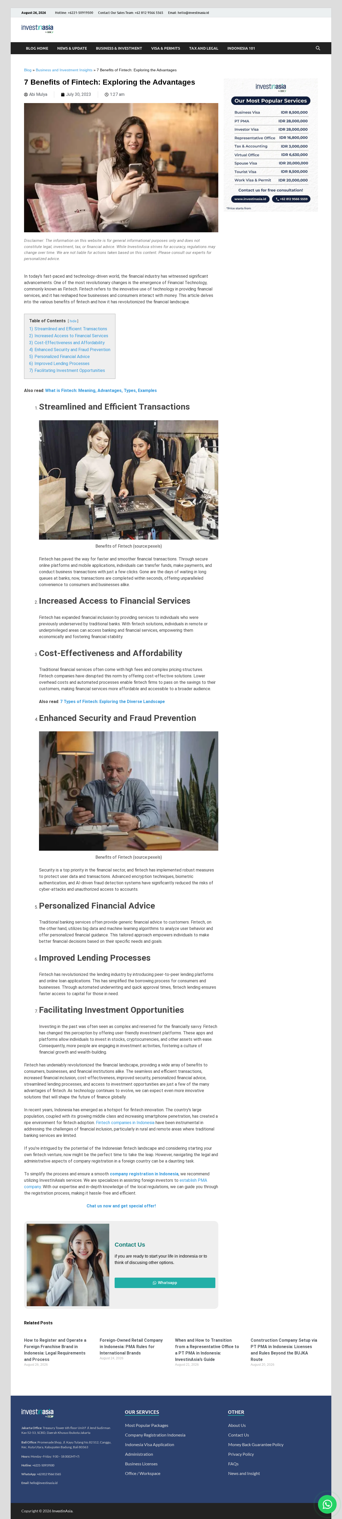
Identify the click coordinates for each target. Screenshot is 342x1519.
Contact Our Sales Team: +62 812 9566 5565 (130, 13)
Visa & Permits (165, 48)
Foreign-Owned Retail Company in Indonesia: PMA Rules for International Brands (131, 1347)
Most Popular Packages (146, 1425)
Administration (139, 1454)
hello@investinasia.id (43, 1483)
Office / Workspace (142, 1473)
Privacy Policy (241, 1454)
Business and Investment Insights (64, 70)
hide (73, 321)
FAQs (233, 1463)
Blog (28, 70)
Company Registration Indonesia (155, 1434)
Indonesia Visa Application (149, 1444)
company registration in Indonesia (144, 1173)
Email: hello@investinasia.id (188, 13)
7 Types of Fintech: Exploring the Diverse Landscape (112, 701)
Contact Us (238, 1434)
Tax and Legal (203, 48)
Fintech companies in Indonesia (125, 1122)
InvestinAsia (62, 1511)
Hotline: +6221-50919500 (74, 13)
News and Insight (244, 1473)
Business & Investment (119, 48)
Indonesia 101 (241, 48)
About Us (237, 1425)
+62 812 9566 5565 (49, 1474)
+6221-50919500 (43, 1465)
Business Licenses (141, 1463)
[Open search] (318, 48)
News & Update (72, 48)
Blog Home (37, 48)
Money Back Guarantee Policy (255, 1444)
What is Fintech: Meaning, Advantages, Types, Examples (101, 390)
